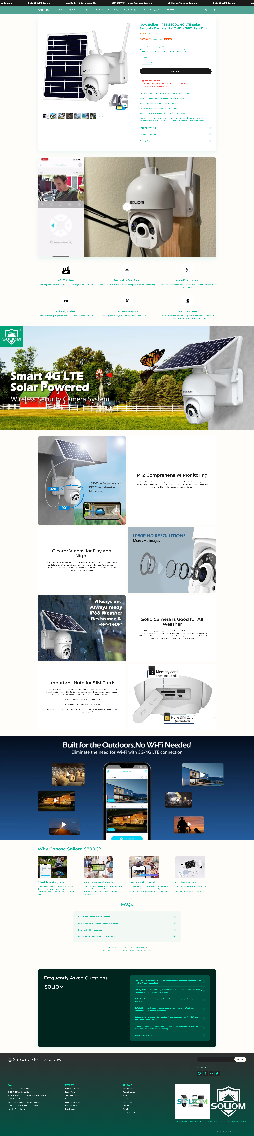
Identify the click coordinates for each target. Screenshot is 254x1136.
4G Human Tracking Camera (24, 3)
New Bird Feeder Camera (16, 1109)
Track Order (127, 1099)
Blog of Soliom (128, 1089)
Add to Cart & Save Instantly (108, 3)
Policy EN (126, 1106)
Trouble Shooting (129, 1092)
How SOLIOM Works (130, 1112)
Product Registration (153, 10)
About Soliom (59, 10)
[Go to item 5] (77, 116)
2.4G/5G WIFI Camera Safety (108, 10)
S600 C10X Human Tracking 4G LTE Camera (23, 1106)
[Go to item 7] (93, 116)
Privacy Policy (70, 1092)
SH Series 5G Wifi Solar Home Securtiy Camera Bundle (27, 1095)
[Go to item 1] (45, 116)
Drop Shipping (70, 1109)
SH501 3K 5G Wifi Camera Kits (18, 1089)
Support (125, 1095)
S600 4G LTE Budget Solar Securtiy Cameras (23, 1102)
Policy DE (126, 1109)
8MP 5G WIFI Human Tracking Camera (158, 3)
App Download (128, 1102)
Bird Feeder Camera (132, 10)
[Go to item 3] (61, 116)
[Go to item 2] (53, 116)
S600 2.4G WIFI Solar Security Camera (21, 1099)
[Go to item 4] (69, 116)
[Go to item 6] (85, 116)
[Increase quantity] (151, 62)
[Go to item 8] (101, 116)
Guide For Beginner (72, 1099)
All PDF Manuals (172, 10)
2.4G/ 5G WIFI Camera (66, 3)
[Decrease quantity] (143, 62)
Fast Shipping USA (71, 1106)
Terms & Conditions (72, 1095)
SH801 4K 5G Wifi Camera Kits (18, 1092)
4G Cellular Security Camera (80, 10)
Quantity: (143, 57)
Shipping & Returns (72, 1089)
